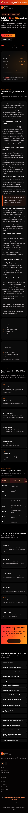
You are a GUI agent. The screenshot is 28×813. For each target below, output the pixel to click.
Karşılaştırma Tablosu (5, 775)
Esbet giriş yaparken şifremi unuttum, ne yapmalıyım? (11, 700)
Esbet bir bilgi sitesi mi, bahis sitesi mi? (11, 716)
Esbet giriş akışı (8, 324)
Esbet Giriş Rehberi (5, 770)
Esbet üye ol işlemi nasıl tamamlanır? (10, 676)
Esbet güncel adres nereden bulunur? (11, 671)
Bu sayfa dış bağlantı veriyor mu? (10, 740)
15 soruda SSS (8, 336)
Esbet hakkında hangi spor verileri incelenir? (12, 720)
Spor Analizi (3, 777)
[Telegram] (2, 763)
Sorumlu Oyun (4, 784)
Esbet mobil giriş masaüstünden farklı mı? (12, 705)
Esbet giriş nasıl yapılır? (7, 662)
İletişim (2, 791)
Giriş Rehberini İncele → (8, 35)
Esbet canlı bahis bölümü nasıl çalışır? (11, 694)
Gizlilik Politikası (4, 789)
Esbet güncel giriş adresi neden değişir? (11, 667)
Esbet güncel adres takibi (10, 327)
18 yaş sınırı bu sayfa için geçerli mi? (10, 729)
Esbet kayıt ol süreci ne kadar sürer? (10, 681)
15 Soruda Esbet (6, 39)
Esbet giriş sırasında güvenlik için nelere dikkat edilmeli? (11, 735)
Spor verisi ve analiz (9, 331)
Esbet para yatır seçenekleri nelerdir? (10, 685)
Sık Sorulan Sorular (5, 786)
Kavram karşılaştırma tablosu (11, 329)
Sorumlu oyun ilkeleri (9, 333)
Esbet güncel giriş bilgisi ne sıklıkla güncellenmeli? (10, 710)
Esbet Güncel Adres (5, 772)
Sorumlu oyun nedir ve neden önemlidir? (11, 725)
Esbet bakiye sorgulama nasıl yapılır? (10, 690)
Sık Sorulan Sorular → (14, 641)
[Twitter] (6, 763)
